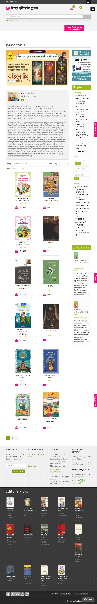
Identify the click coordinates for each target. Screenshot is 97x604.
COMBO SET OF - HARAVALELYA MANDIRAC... (23, 331)
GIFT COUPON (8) (82, 98)
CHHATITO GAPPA (80, 260)
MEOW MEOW (28, 535)
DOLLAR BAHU (51, 331)
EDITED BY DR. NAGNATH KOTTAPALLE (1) (81, 191)
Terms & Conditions (80, 594)
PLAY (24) (79, 143)
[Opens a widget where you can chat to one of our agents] (88, 600)
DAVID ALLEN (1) (82, 202)
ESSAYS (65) (80, 132)
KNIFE (77, 535)
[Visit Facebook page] (8, 594)
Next (14, 81)
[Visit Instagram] (22, 594)
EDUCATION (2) (81, 109)
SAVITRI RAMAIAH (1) (80, 198)
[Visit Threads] (27, 594)
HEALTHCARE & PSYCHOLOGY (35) (81, 137)
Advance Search (12, 20)
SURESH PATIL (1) (82, 205)
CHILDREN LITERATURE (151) (80, 126)
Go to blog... (32, 466)
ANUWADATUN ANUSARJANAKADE (46, 578)
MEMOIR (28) (80, 145)
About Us (54, 594)
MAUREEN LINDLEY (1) (80, 226)
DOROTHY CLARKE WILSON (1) (82, 232)
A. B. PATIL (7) (80, 222)
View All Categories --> (80, 149)
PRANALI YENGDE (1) (80, 218)
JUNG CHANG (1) (81, 186)
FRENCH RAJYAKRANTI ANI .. (79, 510)
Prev (10, 81)
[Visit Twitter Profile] (13, 594)
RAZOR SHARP (11, 576)
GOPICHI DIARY (23, 419)
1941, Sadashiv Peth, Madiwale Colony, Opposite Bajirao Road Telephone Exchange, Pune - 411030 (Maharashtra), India (58, 460)
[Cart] (70, 9)
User (15, 2)
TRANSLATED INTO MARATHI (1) (81, 103)
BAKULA (50, 286)
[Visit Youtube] (17, 594)
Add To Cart (17, 207)
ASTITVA (50, 242)
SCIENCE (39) (80, 95)
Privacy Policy (65, 594)
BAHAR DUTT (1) (82, 208)
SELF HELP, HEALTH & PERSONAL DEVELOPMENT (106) (81, 117)
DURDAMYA (78, 310)
